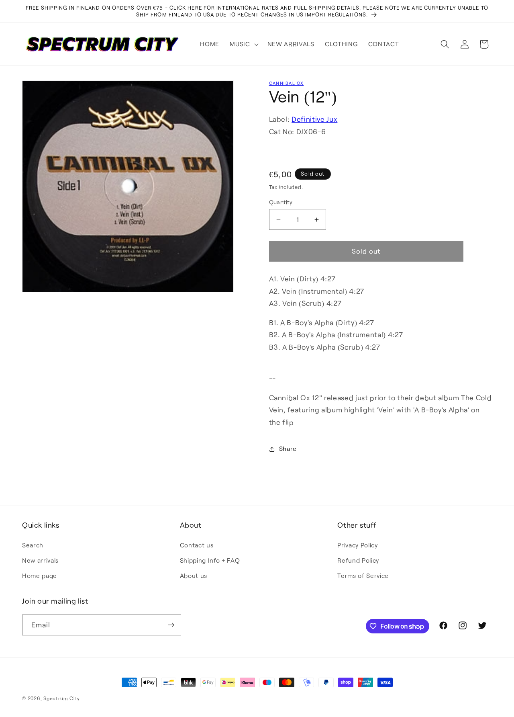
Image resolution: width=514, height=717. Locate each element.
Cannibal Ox (286, 83)
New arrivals (40, 560)
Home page (39, 575)
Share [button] (288, 449)
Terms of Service (363, 575)
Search (32, 545)
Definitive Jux (314, 119)
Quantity (281, 202)
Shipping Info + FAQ (210, 560)
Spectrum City (61, 698)
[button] (243, 44)
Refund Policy (358, 560)
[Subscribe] (171, 625)
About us (193, 575)
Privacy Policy (357, 545)
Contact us (197, 545)
